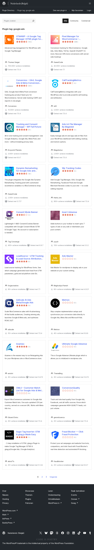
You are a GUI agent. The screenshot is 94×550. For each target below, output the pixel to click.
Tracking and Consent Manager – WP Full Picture (28, 125)
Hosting (5, 499)
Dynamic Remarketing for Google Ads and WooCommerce (26, 169)
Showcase (29, 491)
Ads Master (67, 256)
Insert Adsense (69, 212)
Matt (5, 514)
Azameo (20, 344)
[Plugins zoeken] (33, 21)
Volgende (53, 477)
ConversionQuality (71, 388)
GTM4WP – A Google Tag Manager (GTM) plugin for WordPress (28, 37)
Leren (50, 491)
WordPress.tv (55, 503)
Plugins (28, 499)
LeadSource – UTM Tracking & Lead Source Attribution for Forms (29, 257)
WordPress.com (10, 510)
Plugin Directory (8, 10)
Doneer (75, 499)
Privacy (5, 503)
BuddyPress (8, 523)
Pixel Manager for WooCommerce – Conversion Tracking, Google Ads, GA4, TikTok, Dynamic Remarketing (74, 37)
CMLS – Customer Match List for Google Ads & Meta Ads (29, 389)
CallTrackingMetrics (71, 80)
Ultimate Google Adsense (74, 344)
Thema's (28, 495)
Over (4, 491)
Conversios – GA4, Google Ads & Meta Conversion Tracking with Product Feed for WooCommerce (29, 81)
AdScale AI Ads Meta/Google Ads (24, 301)
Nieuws (5, 495)
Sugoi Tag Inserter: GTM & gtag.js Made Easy (28, 433)
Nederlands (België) (16, 533)
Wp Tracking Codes (71, 168)
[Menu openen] (90, 3)
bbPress (7, 518)
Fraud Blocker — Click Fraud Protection (72, 433)
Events (74, 495)
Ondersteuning (54, 495)
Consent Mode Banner (27, 212)
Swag (74, 503)
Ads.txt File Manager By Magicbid (72, 125)
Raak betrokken (78, 491)
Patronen (29, 503)
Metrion (65, 300)
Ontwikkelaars (54, 499)
